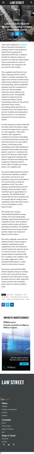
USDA (27, 299)
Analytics (5, 406)
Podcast (4, 412)
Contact (4, 442)
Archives (4, 415)
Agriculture (12, 20)
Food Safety (5, 297)
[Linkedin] (21, 34)
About (4, 423)
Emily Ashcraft (13, 39)
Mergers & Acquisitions (9, 409)
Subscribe (5, 439)
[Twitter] (17, 34)
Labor (3, 299)
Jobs (3, 432)
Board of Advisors (8, 429)
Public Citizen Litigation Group (15, 299)
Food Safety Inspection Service (19, 297)
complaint (23, 45)
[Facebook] (13, 34)
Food (25, 294)
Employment (18, 294)
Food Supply (21, 20)
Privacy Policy (6, 426)
